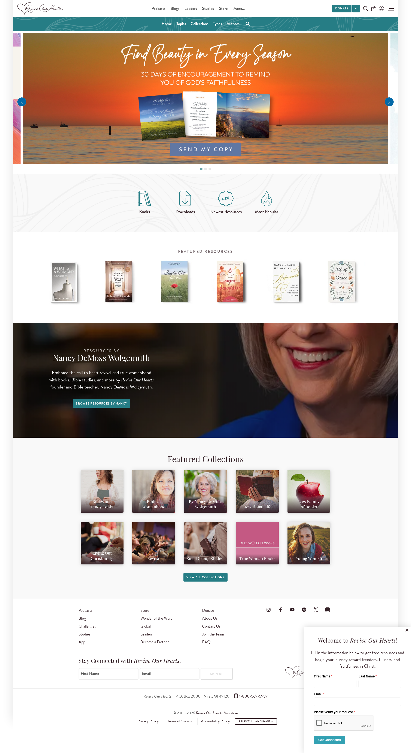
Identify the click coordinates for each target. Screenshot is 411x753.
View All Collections (205, 577)
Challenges (87, 626)
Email (146, 673)
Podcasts (158, 8)
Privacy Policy (148, 721)
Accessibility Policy (215, 721)
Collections (199, 24)
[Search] (247, 23)
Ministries (217, 713)
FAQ (206, 642)
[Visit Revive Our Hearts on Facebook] (280, 609)
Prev (21, 101)
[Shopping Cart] (373, 9)
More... (239, 8)
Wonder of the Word (156, 618)
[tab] (201, 169)
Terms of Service (179, 721)
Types (217, 24)
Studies (208, 8)
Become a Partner (154, 642)
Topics (181, 24)
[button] (390, 8)
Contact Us (211, 626)
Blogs (175, 8)
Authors (233, 24)
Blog (82, 618)
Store (223, 8)
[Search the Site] (365, 8)
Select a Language (255, 721)
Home (167, 24)
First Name (90, 673)
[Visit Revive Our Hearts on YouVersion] (327, 609)
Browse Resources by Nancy (101, 403)
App (82, 642)
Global (145, 626)
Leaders (191, 8)
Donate (341, 8)
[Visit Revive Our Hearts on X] (316, 609)
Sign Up (216, 674)
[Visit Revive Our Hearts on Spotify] (304, 609)
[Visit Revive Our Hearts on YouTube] (292, 609)
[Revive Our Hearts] (40, 8)
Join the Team (213, 634)
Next (389, 101)
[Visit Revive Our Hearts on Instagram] (268, 609)
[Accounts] (381, 8)
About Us (209, 618)
